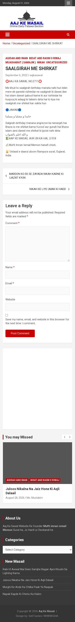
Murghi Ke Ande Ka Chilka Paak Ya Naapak (28, 587)
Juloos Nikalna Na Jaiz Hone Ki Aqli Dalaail (28, 580)
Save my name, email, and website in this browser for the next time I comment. (37, 321)
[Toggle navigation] (7, 34)
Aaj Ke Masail (47, 611)
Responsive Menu (68, 3)
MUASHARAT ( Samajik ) (20, 62)
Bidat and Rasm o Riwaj (45, 58)
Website (10, 299)
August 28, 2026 (15, 497)
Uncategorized (56, 62)
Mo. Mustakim (35, 497)
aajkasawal (36, 75)
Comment (12, 223)
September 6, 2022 (16, 75)
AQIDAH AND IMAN (16, 58)
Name (10, 267)
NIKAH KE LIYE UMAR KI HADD (47, 189)
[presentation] (64, 437)
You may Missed (19, 437)
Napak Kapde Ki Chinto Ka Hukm (22, 594)
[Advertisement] (37, 389)
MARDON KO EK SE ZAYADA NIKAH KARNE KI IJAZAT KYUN (36, 175)
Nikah (41, 62)
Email (9, 283)
